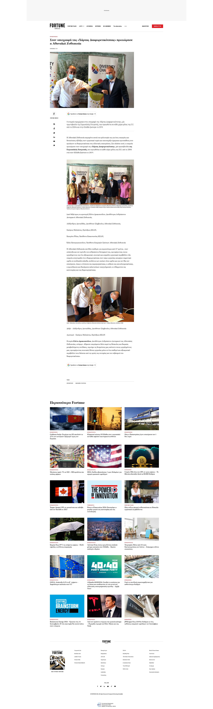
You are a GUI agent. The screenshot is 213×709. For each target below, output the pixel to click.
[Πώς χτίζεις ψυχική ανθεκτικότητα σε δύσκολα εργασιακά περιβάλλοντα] (142, 491)
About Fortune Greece (154, 650)
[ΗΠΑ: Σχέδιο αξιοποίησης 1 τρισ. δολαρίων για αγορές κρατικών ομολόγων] (104, 456)
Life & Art (103, 656)
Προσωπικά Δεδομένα (154, 672)
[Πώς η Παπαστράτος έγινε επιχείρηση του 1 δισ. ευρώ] (142, 418)
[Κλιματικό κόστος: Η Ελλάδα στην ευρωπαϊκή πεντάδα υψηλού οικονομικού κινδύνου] (104, 418)
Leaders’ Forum (77, 656)
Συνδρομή (151, 666)
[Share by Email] (54, 141)
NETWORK (98, 26)
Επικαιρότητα (104, 650)
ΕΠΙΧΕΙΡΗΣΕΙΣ (54, 36)
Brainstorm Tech (126, 659)
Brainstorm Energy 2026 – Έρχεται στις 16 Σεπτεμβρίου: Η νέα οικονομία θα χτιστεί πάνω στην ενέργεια (67, 624)
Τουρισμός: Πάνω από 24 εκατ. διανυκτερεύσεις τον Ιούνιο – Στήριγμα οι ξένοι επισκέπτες (142, 547)
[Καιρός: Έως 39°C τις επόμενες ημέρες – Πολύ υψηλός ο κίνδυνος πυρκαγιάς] (67, 529)
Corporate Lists (77, 650)
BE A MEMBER (107, 26)
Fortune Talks (77, 659)
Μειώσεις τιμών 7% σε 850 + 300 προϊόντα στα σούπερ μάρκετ (67, 473)
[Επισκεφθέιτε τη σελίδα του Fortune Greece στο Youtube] (108, 686)
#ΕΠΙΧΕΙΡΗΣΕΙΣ (70, 383)
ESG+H (124, 650)
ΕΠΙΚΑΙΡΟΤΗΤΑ (91, 432)
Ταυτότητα (151, 653)
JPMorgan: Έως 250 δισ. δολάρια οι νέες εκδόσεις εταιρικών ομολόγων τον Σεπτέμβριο (141, 623)
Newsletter (151, 662)
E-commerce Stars (127, 662)
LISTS (80, 26)
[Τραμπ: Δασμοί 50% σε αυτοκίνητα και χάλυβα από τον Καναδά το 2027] (67, 491)
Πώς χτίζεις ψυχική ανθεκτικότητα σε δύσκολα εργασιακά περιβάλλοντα (141, 508)
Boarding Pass (126, 653)
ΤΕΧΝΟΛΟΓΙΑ (90, 505)
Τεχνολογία (103, 659)
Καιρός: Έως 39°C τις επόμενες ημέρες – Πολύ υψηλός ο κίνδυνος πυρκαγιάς (67, 546)
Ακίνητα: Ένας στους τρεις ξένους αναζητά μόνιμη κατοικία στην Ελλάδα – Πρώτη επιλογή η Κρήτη (102, 547)
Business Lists (77, 653)
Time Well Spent (126, 666)
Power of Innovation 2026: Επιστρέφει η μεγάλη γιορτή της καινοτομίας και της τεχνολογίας (102, 509)
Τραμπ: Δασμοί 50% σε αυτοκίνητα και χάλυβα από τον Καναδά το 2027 (66, 508)
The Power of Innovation (128, 656)
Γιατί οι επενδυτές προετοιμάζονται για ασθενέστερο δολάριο (139, 583)
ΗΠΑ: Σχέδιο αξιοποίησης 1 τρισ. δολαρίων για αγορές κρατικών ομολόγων (104, 473)
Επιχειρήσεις (104, 653)
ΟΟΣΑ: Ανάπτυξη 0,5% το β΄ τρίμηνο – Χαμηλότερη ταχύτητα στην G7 (64, 583)
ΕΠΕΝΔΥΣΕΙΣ (128, 469)
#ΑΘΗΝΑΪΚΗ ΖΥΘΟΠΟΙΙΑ (80, 383)
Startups (103, 666)
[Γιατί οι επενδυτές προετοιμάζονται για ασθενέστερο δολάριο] (142, 566)
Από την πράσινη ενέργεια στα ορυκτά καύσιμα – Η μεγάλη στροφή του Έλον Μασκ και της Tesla (104, 624)
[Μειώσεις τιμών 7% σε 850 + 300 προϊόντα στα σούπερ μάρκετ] (67, 456)
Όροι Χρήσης (152, 669)
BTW (121, 694)
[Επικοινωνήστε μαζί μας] (115, 686)
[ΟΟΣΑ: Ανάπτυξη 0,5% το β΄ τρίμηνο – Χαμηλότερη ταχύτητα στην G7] (67, 566)
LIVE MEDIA (89, 26)
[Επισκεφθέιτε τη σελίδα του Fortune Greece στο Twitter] (100, 686)
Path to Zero (125, 669)
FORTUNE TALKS (72, 26)
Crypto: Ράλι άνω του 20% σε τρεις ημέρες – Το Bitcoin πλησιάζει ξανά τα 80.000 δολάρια (142, 473)
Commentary (103, 675)
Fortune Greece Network (79, 662)
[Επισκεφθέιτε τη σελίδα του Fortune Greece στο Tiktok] (111, 686)
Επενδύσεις (103, 662)
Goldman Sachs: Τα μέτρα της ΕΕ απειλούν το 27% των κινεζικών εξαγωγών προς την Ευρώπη (66, 436)
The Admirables (117, 26)
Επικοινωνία (152, 659)
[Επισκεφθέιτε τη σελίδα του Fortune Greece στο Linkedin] (104, 686)
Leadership (103, 672)
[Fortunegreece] (57, 28)
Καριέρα (103, 669)
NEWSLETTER (157, 26)
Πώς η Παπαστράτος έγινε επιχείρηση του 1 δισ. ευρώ (140, 435)
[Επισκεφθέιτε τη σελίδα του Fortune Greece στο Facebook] (97, 686)
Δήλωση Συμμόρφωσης (154, 656)
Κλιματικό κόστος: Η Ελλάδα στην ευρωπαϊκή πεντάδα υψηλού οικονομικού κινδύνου (103, 435)
